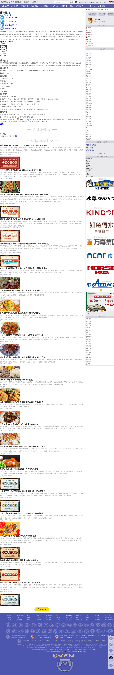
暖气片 (58, 617)
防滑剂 (9, 617)
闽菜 (1, 364)
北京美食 (11, 430)
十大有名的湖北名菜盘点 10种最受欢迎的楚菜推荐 (20, 583)
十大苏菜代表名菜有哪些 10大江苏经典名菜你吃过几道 (21, 513)
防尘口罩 (29, 615)
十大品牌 (54, 6)
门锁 (87, 620)
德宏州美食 (12, 178)
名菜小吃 (96, 9)
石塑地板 (97, 617)
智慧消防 (39, 615)
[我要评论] (12, 41)
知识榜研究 (71, 635)
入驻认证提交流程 (100, 635)
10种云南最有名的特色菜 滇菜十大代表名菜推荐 (19, 469)
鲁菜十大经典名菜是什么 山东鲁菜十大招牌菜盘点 (20, 313)
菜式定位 (101, 9)
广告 (87, 313)
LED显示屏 (79, 620)
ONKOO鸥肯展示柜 (36, 641)
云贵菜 (6, 178)
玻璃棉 (87, 617)
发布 (101, 2)
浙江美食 (2, 341)
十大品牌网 (56, 641)
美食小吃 (2, 203)
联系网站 (95, 649)
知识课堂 (63, 6)
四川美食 (2, 274)
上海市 (6, 497)
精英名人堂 (80, 6)
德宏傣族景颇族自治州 (11, 203)
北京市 (6, 430)
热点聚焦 (44, 6)
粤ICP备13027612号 (58, 651)
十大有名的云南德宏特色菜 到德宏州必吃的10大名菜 (21, 170)
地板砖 (9, 620)
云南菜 (1, 475)
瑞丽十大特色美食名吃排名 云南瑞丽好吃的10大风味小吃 (22, 219)
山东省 (6, 319)
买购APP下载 (69, 637)
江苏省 (6, 520)
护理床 (97, 615)
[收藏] (10, 41)
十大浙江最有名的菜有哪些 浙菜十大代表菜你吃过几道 (21, 335)
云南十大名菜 (11, 18)
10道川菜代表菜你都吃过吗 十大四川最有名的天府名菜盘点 (23, 268)
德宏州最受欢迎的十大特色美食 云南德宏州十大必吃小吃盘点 (24, 244)
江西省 (6, 408)
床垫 (57, 615)
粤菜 (10, 297)
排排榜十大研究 (63, 635)
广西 (6, 566)
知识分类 (87, 2)
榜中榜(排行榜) (46, 641)
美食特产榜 (90, 9)
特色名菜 (2, 178)
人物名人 (97, 641)
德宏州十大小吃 (12, 28)
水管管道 (39, 620)
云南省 (11, 154)
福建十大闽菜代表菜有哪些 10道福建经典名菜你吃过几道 (22, 357)
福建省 (4, 364)
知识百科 (76, 641)
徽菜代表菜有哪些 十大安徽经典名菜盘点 (16, 380)
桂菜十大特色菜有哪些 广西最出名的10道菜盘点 (19, 560)
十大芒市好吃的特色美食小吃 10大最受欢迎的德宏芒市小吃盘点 (25, 195)
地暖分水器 (49, 615)
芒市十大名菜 (11, 21)
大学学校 (90, 641)
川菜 (10, 274)
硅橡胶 (38, 617)
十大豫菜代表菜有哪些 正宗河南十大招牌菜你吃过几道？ (22, 446)
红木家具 (19, 620)
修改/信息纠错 (47, 637)
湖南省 (5, 544)
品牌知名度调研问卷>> (35, 2)
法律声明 (61, 637)
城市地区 (101, 6)
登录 (93, 2)
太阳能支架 (69, 615)
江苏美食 (2, 520)
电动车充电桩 (109, 620)
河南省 (6, 453)
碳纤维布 (48, 617)
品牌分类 (82, 2)
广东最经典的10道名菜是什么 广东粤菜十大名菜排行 (21, 290)
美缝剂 (9, 615)
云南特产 (18, 227)
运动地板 (68, 620)
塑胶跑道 (97, 620)
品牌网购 (34, 6)
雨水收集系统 (20, 615)
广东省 (6, 297)
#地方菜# (3, 15)
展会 (72, 6)
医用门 (58, 620)
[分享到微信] (1, 41)
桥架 (77, 617)
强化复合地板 (109, 617)
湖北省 (5, 591)
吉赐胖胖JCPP (25, 641)
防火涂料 (48, 620)
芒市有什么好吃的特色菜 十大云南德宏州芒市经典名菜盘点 (23, 145)
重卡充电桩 (69, 617)
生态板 (28, 617)
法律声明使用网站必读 (71, 651)
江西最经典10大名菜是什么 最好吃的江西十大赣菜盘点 (21, 402)
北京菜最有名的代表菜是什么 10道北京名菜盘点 (19, 424)
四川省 (6, 274)
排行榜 (78, 635)
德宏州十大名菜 (11, 25)
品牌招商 (14, 6)
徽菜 (1, 386)
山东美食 (2, 319)
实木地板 (107, 615)
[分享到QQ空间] (3, 41)
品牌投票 (24, 6)
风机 (18, 617)
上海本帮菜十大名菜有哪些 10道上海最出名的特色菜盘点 (22, 491)
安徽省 (4, 386)
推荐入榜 (109, 635)
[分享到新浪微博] (5, 41)
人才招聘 (76, 637)
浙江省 (6, 341)
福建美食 (9, 364)
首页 (7, 6)
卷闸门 (28, 620)
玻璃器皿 (78, 615)
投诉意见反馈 (38, 637)
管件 (87, 615)
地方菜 (1, 154)
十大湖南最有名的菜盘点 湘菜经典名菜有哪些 (18, 536)
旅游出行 (83, 641)
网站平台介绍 (84, 637)
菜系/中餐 (6, 154)
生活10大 (91, 6)
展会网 (69, 641)
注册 (97, 2)
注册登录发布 (91, 635)
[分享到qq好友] (8, 41)
